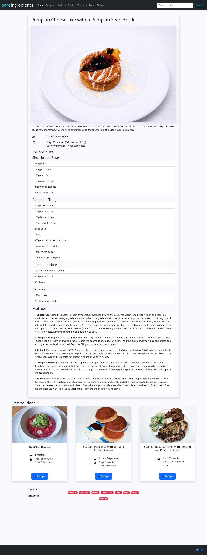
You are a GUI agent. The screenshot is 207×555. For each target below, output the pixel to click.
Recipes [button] (50, 5)
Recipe (40, 476)
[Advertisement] (96, 527)
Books (71, 5)
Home (40, 5)
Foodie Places (96, 5)
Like (201, 549)
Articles (62, 5)
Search (199, 5)
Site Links (82, 5)
